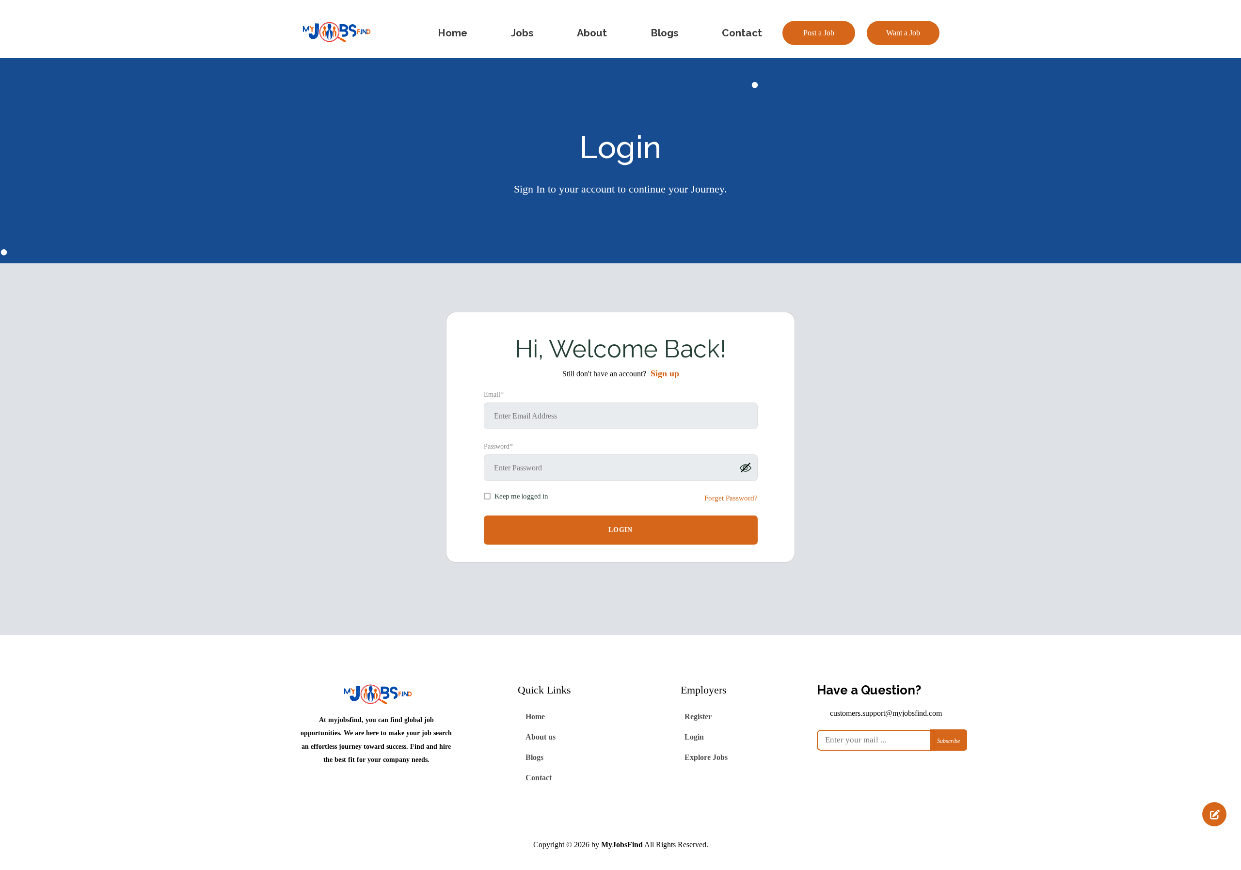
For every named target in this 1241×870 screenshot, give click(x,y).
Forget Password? (731, 498)
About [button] (592, 33)
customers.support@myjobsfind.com (886, 713)
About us (540, 737)
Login (694, 737)
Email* (494, 394)
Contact (538, 777)
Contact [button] (742, 33)
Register (698, 716)
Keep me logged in (521, 496)
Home (535, 716)
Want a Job (903, 33)
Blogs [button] (664, 33)
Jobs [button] (522, 33)
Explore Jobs (706, 757)
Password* (498, 446)
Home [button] (452, 33)
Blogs (534, 757)
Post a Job (818, 33)
